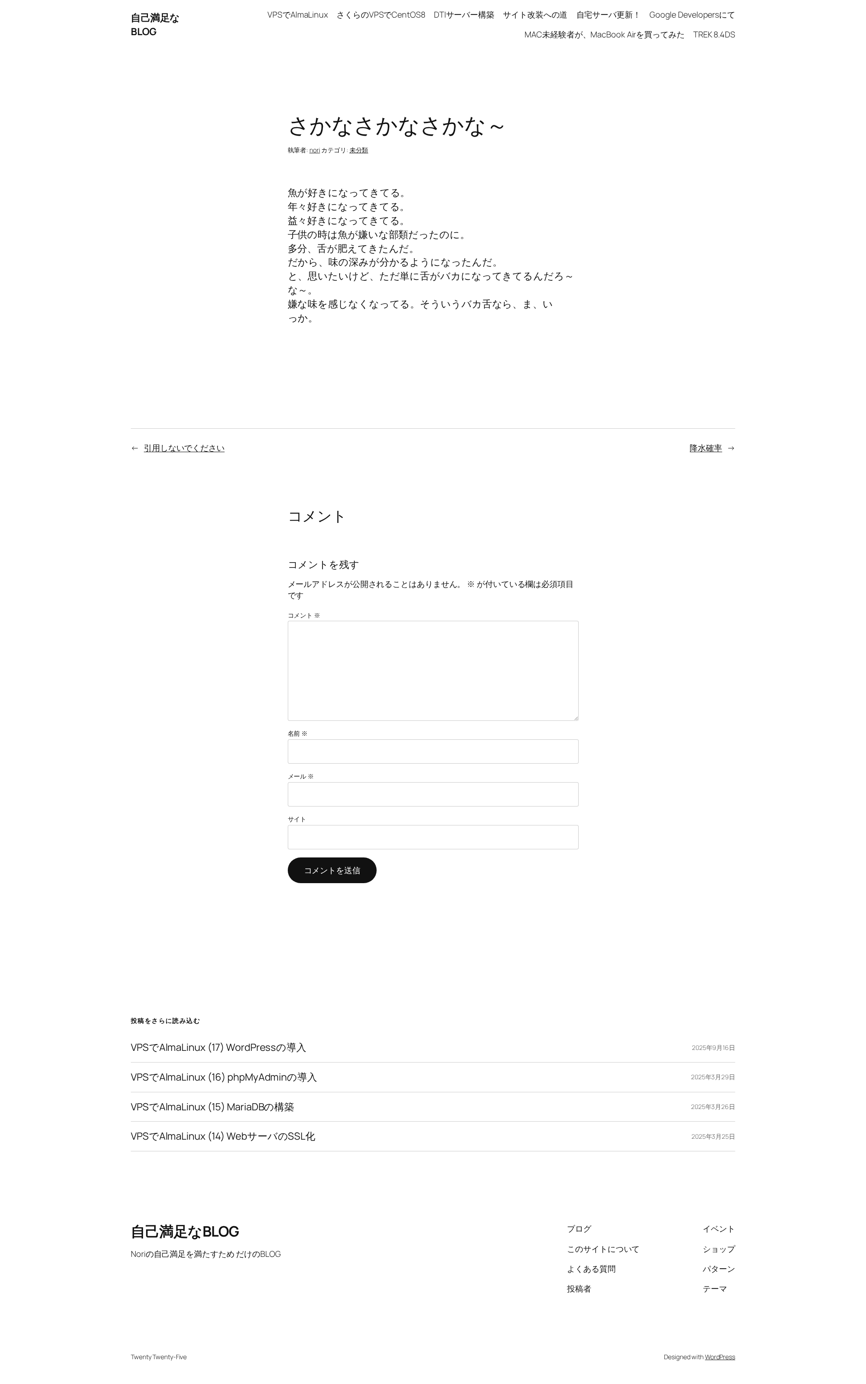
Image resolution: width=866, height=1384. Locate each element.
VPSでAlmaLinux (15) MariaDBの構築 (212, 1107)
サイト (297, 819)
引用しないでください (184, 447)
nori (314, 150)
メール (301, 776)
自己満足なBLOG (155, 24)
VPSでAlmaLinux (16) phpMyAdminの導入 (224, 1077)
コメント (304, 615)
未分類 (359, 150)
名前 (298, 733)
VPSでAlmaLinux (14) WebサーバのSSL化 (223, 1136)
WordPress (720, 1356)
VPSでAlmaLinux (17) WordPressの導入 (218, 1047)
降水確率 (706, 447)
